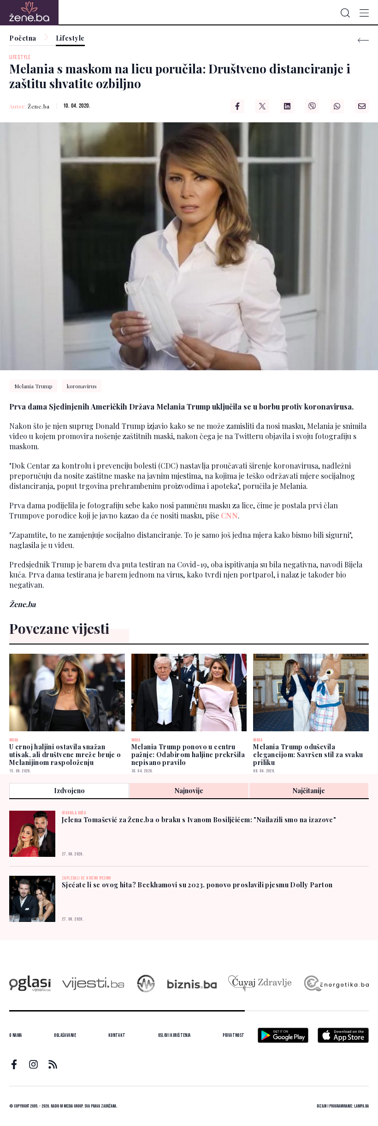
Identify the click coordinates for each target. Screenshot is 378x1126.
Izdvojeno (69, 790)
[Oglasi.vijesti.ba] (30, 983)
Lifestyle (70, 38)
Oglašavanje (65, 1035)
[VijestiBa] (93, 983)
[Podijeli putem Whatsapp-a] (337, 106)
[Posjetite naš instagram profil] (33, 1064)
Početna (22, 38)
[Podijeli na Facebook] (237, 106)
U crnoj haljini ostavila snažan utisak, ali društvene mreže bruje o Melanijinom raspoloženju (65, 754)
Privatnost (233, 1035)
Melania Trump (33, 386)
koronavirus (82, 386)
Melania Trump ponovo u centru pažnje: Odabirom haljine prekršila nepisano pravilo (188, 754)
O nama (15, 1035)
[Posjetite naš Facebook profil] (14, 1064)
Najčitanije (309, 790)
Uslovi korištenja (174, 1035)
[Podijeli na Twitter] (262, 106)
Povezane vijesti (59, 628)
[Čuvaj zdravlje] (259, 983)
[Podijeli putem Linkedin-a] (287, 106)
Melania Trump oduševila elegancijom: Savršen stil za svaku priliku (308, 754)
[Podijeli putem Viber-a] (312, 106)
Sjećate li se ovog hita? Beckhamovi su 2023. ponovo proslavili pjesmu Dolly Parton (197, 885)
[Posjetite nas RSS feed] (53, 1064)
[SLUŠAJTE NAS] (146, 983)
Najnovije (189, 790)
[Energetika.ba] (336, 983)
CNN (229, 515)
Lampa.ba (361, 1106)
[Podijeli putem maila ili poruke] (362, 106)
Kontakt (117, 1035)
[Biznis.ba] (192, 983)
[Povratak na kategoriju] (363, 40)
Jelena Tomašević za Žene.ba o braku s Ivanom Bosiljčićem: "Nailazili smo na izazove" (199, 820)
